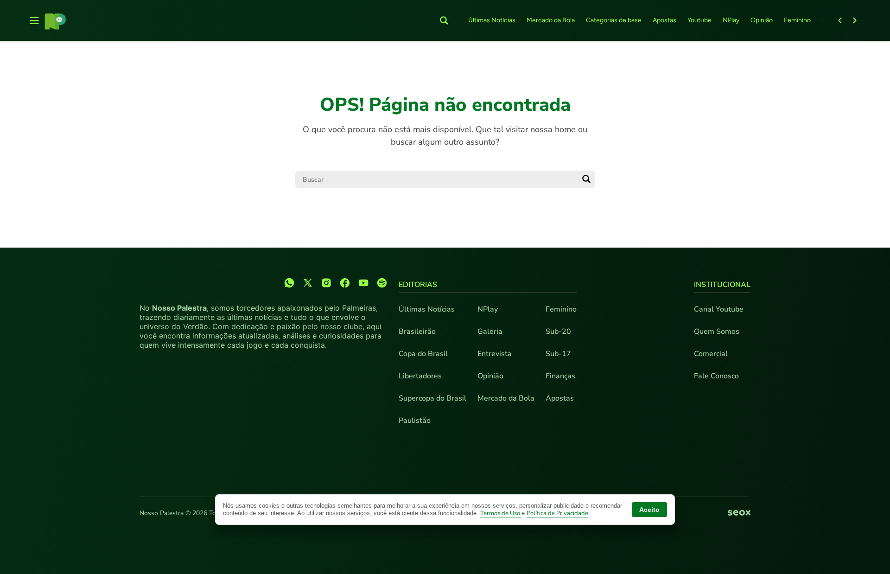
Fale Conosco (716, 376)
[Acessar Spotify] (382, 282)
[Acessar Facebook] (344, 282)
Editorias (418, 285)
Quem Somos (716, 331)
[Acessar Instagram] (326, 282)
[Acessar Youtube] (363, 282)
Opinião (761, 20)
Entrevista (494, 354)
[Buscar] (586, 179)
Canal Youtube (719, 309)
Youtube (699, 20)
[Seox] (739, 513)
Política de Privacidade (557, 513)
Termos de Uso (500, 513)
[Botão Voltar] (840, 20)
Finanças (560, 376)
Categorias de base (614, 20)
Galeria (489, 331)
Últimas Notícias (491, 20)
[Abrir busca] (444, 20)
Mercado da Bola (551, 20)
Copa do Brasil (423, 354)
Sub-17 (558, 354)
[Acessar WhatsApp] (289, 282)
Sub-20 (558, 331)
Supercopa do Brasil (432, 398)
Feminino (797, 20)
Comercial (711, 354)
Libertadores (420, 376)
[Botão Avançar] (854, 20)
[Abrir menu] (34, 20)
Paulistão (415, 420)
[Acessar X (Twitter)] (307, 282)
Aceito (649, 509)
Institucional (722, 285)
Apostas (664, 20)
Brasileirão (417, 331)
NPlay (731, 20)
